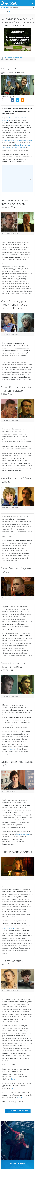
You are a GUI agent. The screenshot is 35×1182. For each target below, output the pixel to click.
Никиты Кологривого (24, 140)
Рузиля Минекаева (9, 140)
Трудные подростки (23, 834)
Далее (13, 1079)
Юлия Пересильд (8, 928)
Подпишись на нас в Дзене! (17, 1110)
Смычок (12, 749)
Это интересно (13, 12)
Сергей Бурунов (20, 145)
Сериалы (3, 12)
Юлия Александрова (18, 147)
